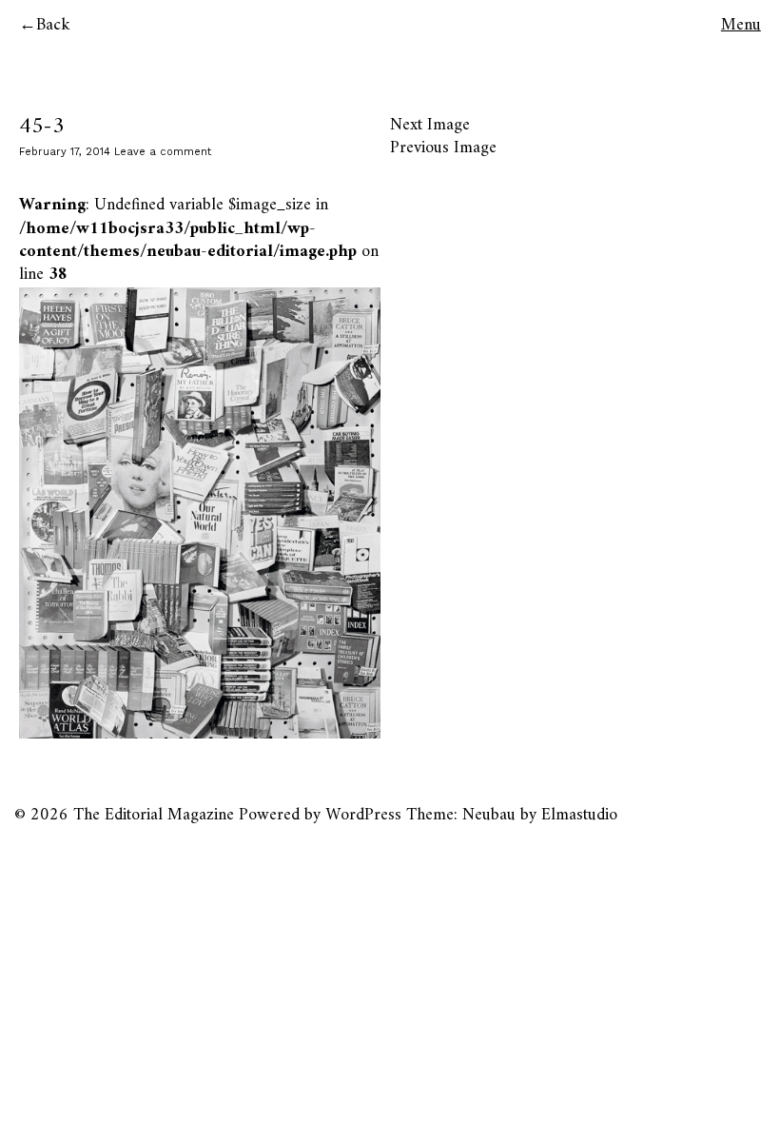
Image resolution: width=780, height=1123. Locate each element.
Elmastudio (579, 815)
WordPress (363, 815)
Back (53, 25)
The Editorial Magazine (153, 815)
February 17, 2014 (64, 152)
